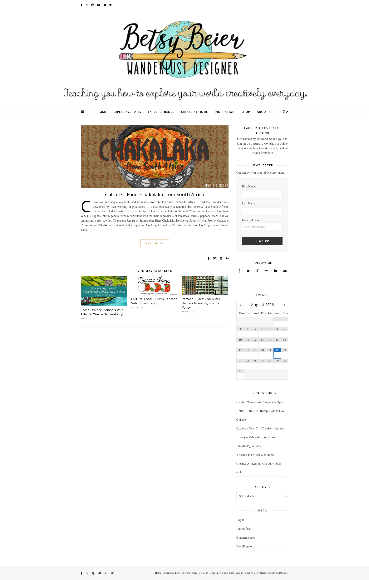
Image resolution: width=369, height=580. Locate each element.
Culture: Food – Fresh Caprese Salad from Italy (154, 301)
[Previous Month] (240, 304)
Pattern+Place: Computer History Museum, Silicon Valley (201, 303)
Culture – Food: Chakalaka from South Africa (154, 194)
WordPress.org (245, 546)
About (262, 112)
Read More (154, 243)
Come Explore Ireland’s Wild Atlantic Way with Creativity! (102, 312)
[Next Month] (284, 304)
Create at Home (194, 112)
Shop (246, 112)
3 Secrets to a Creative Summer (255, 455)
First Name (249, 186)
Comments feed (245, 537)
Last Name (248, 203)
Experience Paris (127, 112)
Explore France (161, 112)
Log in (240, 520)
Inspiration (225, 112)
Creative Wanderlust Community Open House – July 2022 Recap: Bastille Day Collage (260, 410)
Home (102, 112)
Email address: (251, 220)
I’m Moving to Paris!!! (249, 446)
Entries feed (243, 528)
